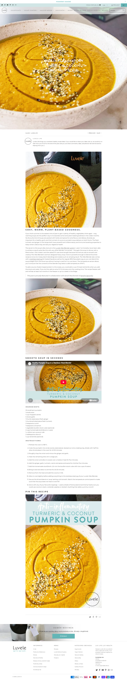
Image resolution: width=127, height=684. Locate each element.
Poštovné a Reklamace (39, 652)
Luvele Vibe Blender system (65, 248)
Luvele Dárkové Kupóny (60, 652)
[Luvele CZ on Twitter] (2, 5)
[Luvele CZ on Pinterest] (10, 5)
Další (98, 133)
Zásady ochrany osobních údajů (41, 660)
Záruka (35, 655)
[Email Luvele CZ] (15, 5)
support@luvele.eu (104, 665)
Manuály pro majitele (59, 655)
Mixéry (76, 660)
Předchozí (91, 133)
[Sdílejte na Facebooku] (93, 617)
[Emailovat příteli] (100, 617)
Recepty (56, 649)
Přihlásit (116, 5)
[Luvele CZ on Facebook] (4, 5)
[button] (17, 10)
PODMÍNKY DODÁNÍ (63, 2)
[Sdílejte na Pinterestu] (96, 617)
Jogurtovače (78, 649)
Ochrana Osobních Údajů (39, 666)
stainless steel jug (36, 259)
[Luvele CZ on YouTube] (7, 5)
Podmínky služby (37, 663)
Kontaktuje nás (37, 669)
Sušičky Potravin (79, 666)
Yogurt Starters (79, 652)
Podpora (56, 657)
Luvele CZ (19, 676)
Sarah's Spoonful (87, 276)
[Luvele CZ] (4, 10)
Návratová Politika (38, 657)
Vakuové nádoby (79, 655)
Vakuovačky (78, 657)
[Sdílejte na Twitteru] (90, 617)
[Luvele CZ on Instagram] (13, 5)
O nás (34, 649)
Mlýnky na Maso (79, 663)
